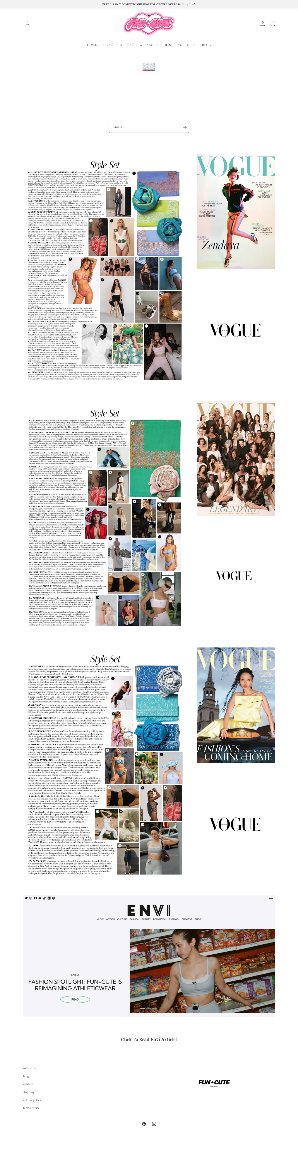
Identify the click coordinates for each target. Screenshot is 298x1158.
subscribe (29, 1068)
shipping (29, 1092)
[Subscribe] (185, 127)
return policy (32, 1100)
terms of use (31, 1108)
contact (28, 1084)
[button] (28, 24)
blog (26, 1076)
